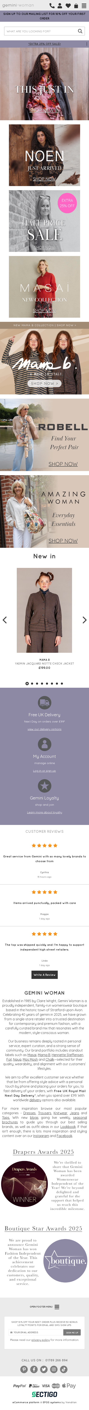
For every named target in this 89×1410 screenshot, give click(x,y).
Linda (45, 960)
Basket (76, 6)
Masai (32, 1055)
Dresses (29, 1113)
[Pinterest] (24, 1369)
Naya (17, 1059)
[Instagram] (54, 1369)
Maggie (44, 914)
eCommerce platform (26, 1402)
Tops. (6, 1117)
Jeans (74, 1113)
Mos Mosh (30, 1059)
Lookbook (68, 1127)
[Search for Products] (80, 31)
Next (84, 620)
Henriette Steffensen (67, 1055)
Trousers (44, 1113)
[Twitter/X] (44, 1369)
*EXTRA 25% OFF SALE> (44, 43)
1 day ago (44, 918)
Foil (9, 1059)
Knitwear (60, 1113)
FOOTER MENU (41, 1306)
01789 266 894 (56, 1360)
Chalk (50, 1059)
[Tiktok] (63, 1369)
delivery (35, 1100)
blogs (34, 1117)
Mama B (44, 1055)
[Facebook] (34, 1369)
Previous (4, 620)
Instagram (41, 1136)
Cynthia (44, 872)
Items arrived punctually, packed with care (44, 903)
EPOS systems (52, 1402)
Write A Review (45, 974)
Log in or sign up (44, 771)
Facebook (64, 1136)
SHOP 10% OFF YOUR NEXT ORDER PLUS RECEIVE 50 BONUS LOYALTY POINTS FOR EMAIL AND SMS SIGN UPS (44, 1323)
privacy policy (40, 1339)
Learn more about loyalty (44, 812)
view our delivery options (44, 729)
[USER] (60, 6)
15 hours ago (44, 877)
